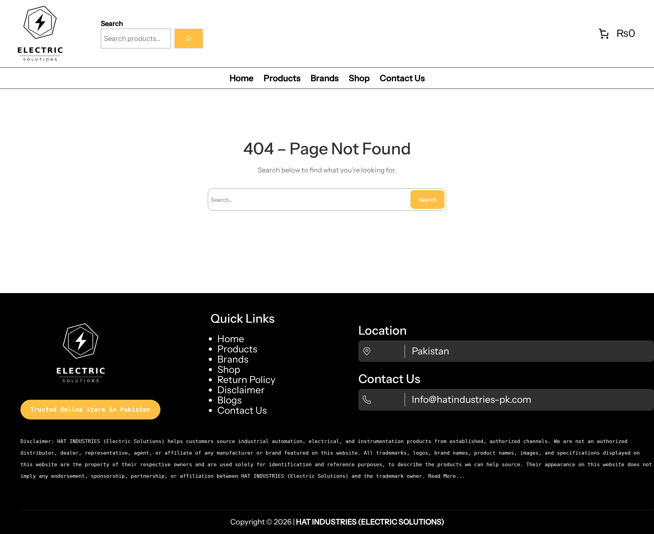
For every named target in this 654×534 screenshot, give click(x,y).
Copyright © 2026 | (337, 522)
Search (112, 23)
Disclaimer (241, 390)
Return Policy (246, 379)
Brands (232, 359)
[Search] (188, 38)
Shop (228, 369)
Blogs (229, 400)
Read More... (446, 476)
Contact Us (242, 410)
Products (237, 349)
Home (230, 339)
